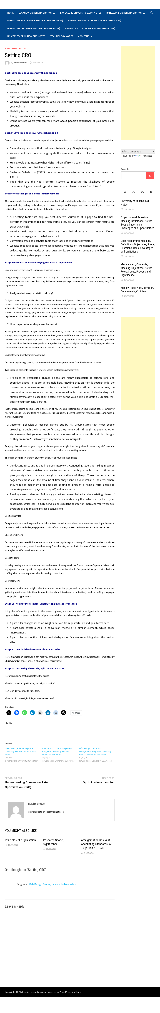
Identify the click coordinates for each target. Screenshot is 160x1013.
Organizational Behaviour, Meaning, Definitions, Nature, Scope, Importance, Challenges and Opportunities (137, 223)
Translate (146, 155)
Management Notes (15, 48)
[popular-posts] (125, 192)
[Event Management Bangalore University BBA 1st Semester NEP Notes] (23, 754)
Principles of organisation (20, 840)
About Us (83, 36)
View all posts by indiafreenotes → (46, 811)
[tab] (125, 192)
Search (125, 169)
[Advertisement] (138, 93)
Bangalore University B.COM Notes (80, 12)
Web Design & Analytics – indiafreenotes (52, 884)
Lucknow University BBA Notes (37, 12)
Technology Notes (61, 36)
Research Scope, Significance (53, 842)
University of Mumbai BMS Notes (26, 36)
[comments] (142, 192)
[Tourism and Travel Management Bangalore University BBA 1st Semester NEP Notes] (60, 754)
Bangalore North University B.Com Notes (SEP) (35, 20)
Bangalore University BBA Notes (125, 12)
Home (10, 12)
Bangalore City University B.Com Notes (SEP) (33, 28)
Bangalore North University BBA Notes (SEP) (94, 20)
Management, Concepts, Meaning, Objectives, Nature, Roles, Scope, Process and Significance (137, 270)
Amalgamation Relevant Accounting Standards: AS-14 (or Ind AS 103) (97, 844)
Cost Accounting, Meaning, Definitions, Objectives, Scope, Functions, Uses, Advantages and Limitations (138, 246)
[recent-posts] (133, 192)
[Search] (150, 175)
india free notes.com (35, 991)
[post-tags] (151, 192)
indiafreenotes (21, 62)
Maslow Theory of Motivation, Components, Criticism (137, 289)
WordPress (65, 991)
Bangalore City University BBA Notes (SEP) (90, 28)
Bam (78, 991)
